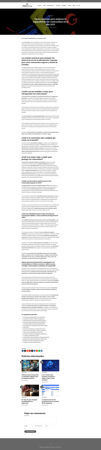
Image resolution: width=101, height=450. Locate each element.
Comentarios (26, 415)
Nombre (26, 425)
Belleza (69, 5)
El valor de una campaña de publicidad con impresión (29, 401)
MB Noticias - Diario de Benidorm (45, 447)
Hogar (74, 5)
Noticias (39, 5)
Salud (44, 5)
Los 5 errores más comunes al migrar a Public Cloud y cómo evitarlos (48, 377)
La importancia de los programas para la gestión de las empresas (50, 401)
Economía (58, 5)
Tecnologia (63, 5)
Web (46, 425)
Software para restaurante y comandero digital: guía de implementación (30, 376)
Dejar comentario (53, 27)
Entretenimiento (50, 5)
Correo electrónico (38, 425)
